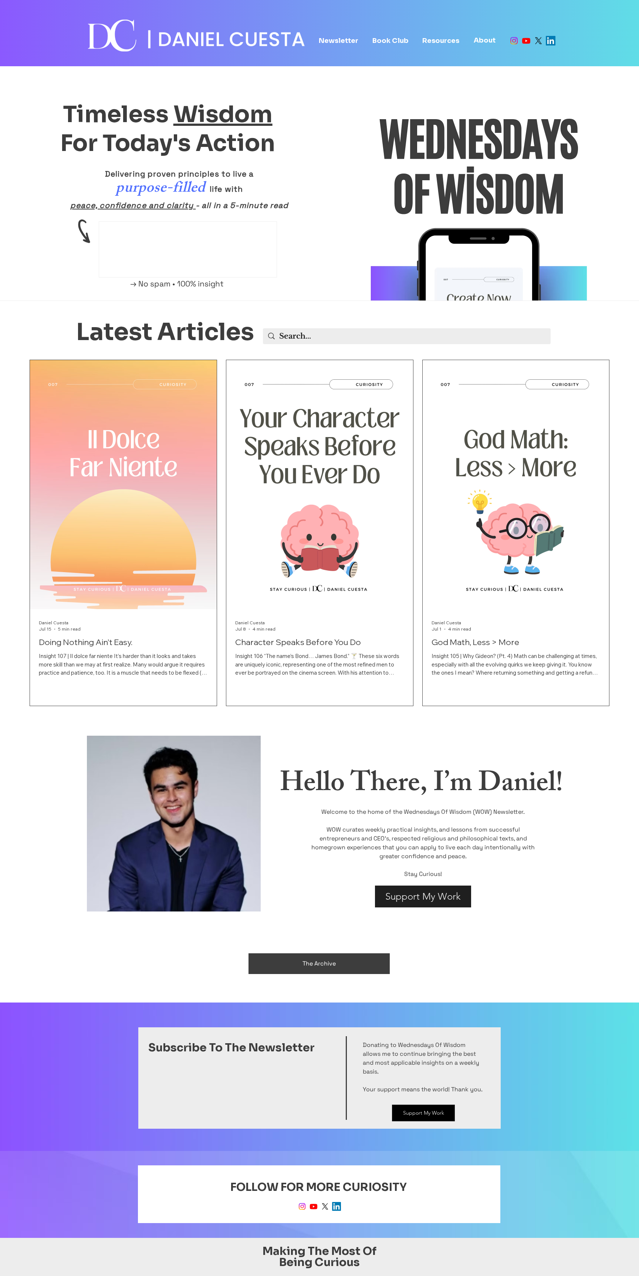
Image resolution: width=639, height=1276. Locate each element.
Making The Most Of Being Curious (319, 1256)
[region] (174, 823)
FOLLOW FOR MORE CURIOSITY (319, 1187)
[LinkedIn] (550, 41)
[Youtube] (526, 41)
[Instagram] (514, 41)
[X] (538, 41)
